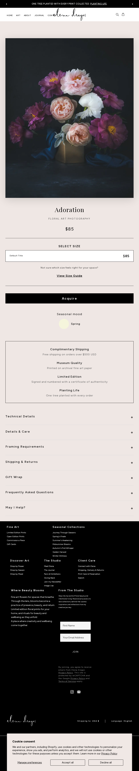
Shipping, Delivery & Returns (91, 570)
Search (81, 578)
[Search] (117, 14)
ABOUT (27, 15)
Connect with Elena (86, 566)
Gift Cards (11, 544)
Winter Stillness (60, 556)
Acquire (69, 298)
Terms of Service (67, 681)
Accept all (68, 762)
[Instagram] (72, 692)
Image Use (49, 585)
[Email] (79, 692)
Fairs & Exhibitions (52, 574)
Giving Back (49, 578)
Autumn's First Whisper (63, 548)
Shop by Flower (17, 566)
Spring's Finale (59, 536)
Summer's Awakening (62, 540)
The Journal (49, 570)
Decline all (106, 762)
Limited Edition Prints (16, 532)
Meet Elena (49, 566)
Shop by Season (17, 570)
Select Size (69, 246)
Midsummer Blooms (62, 544)
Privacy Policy (109, 753)
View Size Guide (69, 276)
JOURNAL (39, 15)
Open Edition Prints (15, 536)
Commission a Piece (16, 540)
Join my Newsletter (52, 582)
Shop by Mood (16, 574)
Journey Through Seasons (64, 532)
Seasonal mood (69, 314)
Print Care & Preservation (89, 574)
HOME (10, 15)
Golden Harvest (59, 552)
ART (18, 15)
